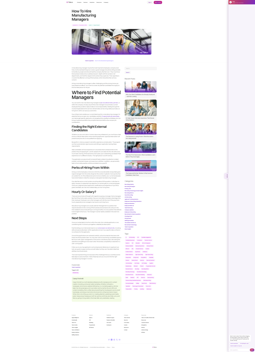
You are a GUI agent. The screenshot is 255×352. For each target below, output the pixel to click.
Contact (125, 330)
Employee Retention (129, 203)
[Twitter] (117, 339)
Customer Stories (145, 322)
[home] (69, 2)
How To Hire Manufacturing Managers (104, 60)
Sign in (150, 2)
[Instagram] (114, 339)
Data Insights (128, 229)
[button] (79, 2)
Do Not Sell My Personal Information (97, 347)
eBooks (143, 327)
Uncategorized (128, 216)
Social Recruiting (129, 195)
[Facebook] (109, 339)
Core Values (126, 322)
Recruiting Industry (129, 184)
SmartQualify (74, 320)
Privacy (108, 347)
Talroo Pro (74, 322)
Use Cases (109, 322)
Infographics (144, 325)
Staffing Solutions (75, 334)
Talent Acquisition (89, 60)
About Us (126, 320)
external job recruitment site (106, 228)
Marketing (91, 322)
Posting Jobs (128, 188)
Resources (143, 320)
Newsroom (126, 327)
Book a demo (158, 2)
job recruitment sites (107, 103)
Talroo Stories (127, 317)
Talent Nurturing (128, 207)
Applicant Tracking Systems (131, 199)
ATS (90, 320)
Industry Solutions (75, 332)
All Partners (91, 327)
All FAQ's (143, 332)
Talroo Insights (75, 327)
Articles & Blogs (144, 330)
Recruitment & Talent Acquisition (133, 214)
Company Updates (129, 210)
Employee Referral (129, 205)
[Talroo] (154, 347)
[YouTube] (119, 339)
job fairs (115, 103)
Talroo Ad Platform (75, 330)
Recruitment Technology (131, 224)
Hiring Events (128, 218)
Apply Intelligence (75, 317)
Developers (109, 325)
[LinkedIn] (111, 339)
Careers (125, 325)
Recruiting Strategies (130, 186)
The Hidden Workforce (130, 222)
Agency (90, 317)
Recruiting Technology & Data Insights (134, 190)
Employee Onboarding (130, 212)
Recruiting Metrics (129, 192)
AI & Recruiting (128, 197)
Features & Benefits (111, 320)
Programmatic (92, 325)
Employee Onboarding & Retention (133, 201)
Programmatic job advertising (110, 116)
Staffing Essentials (129, 220)
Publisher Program (110, 317)
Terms (113, 347)
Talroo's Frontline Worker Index (147, 317)
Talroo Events (74, 325)
